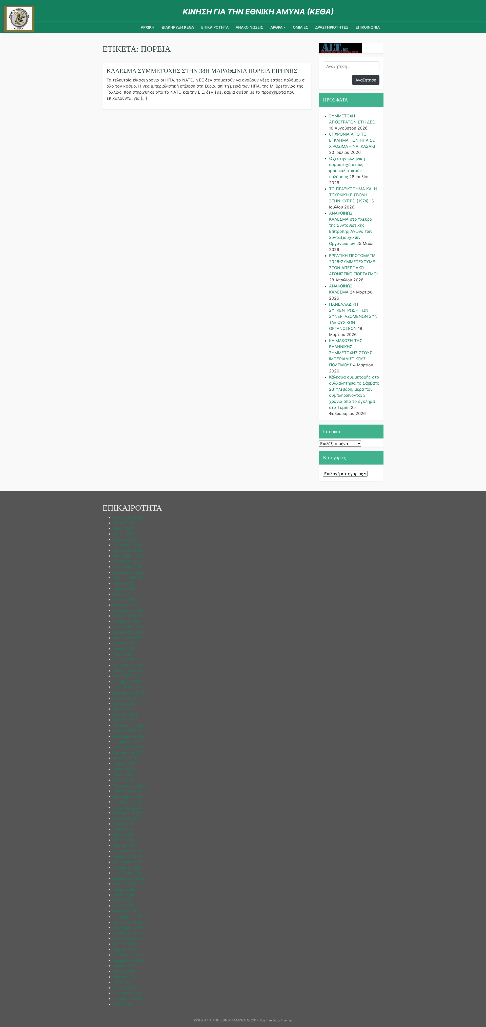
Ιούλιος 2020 (124, 889)
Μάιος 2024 (123, 654)
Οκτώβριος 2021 (127, 807)
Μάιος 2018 (123, 971)
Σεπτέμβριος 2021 (129, 812)
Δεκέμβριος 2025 (128, 556)
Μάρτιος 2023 (125, 720)
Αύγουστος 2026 (127, 517)
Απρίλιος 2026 (125, 534)
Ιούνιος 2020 (124, 895)
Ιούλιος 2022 (124, 763)
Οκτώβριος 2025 (127, 566)
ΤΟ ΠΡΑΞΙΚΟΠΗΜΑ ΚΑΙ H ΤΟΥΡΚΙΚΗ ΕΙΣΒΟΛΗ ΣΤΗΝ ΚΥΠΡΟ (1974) (353, 194)
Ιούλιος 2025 (124, 583)
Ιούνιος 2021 (124, 829)
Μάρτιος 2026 (125, 539)
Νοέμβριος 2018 (127, 955)
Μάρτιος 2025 (125, 605)
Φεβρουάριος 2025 (129, 610)
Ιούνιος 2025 (124, 588)
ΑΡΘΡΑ (276, 27)
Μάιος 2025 (123, 594)
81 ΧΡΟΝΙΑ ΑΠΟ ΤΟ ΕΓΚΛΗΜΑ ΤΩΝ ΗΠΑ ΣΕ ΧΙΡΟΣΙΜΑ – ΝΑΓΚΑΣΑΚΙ (352, 140)
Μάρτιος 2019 (125, 949)
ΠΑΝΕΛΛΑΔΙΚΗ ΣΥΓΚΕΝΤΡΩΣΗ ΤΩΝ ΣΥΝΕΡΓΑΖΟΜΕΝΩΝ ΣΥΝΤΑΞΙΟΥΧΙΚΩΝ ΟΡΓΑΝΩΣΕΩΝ (353, 316)
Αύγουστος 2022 (127, 758)
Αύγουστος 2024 (127, 638)
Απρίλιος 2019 (125, 944)
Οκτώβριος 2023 (127, 687)
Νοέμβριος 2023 (127, 681)
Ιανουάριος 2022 (127, 791)
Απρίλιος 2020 (125, 906)
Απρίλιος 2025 (125, 599)
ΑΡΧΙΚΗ (147, 27)
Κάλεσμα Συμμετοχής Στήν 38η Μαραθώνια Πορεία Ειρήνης (202, 71)
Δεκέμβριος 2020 (128, 862)
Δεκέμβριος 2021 (128, 796)
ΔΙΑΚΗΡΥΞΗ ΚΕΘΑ (178, 27)
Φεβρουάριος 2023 (129, 725)
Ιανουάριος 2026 (127, 550)
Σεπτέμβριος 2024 (129, 632)
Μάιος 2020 (123, 900)
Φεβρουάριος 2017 (129, 993)
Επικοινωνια (368, 27)
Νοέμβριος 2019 (127, 933)
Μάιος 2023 (123, 709)
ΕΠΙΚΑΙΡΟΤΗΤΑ (215, 27)
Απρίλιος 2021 (125, 840)
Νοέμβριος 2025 (127, 561)
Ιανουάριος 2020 (127, 922)
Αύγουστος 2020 (127, 884)
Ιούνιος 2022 (124, 769)
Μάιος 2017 (123, 982)
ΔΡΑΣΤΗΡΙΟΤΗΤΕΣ (331, 27)
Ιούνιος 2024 (124, 648)
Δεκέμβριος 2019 (128, 927)
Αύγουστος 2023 (127, 698)
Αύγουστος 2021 (127, 818)
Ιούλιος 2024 (124, 643)
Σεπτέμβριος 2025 (129, 572)
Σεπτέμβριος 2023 (129, 692)
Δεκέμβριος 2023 (128, 676)
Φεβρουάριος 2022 (129, 785)
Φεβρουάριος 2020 (129, 916)
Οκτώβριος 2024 (127, 627)
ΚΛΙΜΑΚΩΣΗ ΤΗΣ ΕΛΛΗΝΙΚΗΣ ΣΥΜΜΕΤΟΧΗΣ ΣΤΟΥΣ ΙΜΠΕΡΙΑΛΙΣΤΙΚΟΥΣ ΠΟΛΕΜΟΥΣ (350, 352)
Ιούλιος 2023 (124, 703)
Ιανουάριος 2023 (127, 730)
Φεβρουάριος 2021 (129, 851)
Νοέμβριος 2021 (127, 802)
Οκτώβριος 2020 (127, 873)
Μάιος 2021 (123, 834)
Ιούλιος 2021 (124, 824)
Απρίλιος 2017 (125, 988)
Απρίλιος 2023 (125, 714)
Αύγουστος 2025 (127, 577)
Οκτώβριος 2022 (127, 747)
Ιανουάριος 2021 (127, 856)
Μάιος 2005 (123, 1004)
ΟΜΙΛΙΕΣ (300, 27)
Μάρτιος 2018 (125, 977)
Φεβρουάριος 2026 (129, 545)
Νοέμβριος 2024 (127, 621)
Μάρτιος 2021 (125, 845)
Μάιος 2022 (123, 774)
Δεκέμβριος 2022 (128, 736)
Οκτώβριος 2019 (127, 938)
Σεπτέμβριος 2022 (129, 752)
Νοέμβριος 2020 (127, 867)
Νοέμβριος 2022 (127, 741)
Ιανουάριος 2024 (127, 670)
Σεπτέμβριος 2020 (129, 878)
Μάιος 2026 (123, 528)
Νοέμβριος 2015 (127, 998)
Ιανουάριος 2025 (127, 616)
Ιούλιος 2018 (124, 965)
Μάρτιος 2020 (125, 911)
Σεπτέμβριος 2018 (129, 960)
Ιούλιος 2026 (124, 523)
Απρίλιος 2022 (125, 780)
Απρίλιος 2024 (125, 659)
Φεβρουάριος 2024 (129, 665)
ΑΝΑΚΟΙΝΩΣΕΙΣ (249, 27)
